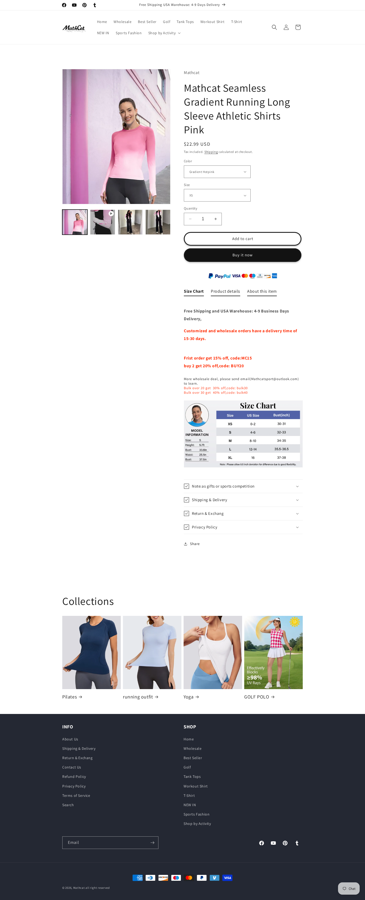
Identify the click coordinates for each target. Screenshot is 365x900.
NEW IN (190, 804)
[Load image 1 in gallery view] (74, 222)
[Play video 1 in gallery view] (102, 222)
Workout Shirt (196, 785)
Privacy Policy (74, 785)
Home (189, 738)
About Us (70, 738)
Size (187, 185)
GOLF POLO (256, 696)
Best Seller (193, 757)
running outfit (138, 696)
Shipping (211, 152)
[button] (164, 32)
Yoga (188, 696)
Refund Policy (74, 776)
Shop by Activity (197, 823)
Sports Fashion (196, 814)
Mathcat (79, 888)
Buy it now (242, 254)
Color (188, 161)
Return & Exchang (77, 757)
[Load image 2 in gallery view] (130, 222)
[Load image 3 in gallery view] (157, 222)
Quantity (190, 208)
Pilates (69, 696)
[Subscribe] (152, 842)
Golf (187, 767)
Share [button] (195, 543)
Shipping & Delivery (78, 748)
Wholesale (192, 748)
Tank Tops (192, 776)
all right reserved (98, 888)
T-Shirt (189, 795)
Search (68, 804)
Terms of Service (76, 795)
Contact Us (71, 767)
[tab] (194, 292)
